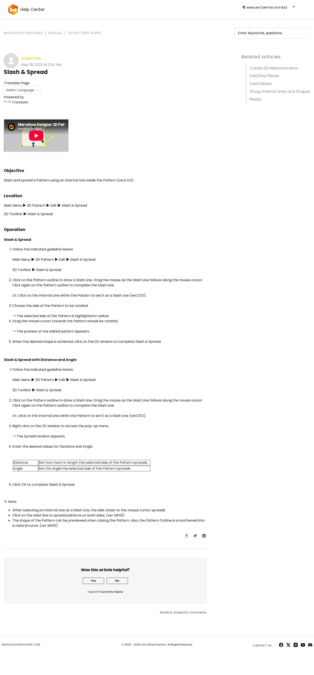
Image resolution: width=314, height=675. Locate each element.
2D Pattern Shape (84, 33)
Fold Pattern (261, 83)
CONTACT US (262, 645)
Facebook (187, 536)
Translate (20, 102)
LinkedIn (204, 536)
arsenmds (31, 58)
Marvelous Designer (23, 33)
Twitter (195, 536)
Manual (55, 33)
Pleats (255, 99)
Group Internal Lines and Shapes (280, 91)
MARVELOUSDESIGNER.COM (21, 644)
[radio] (93, 581)
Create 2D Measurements (274, 68)
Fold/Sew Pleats (264, 75)
